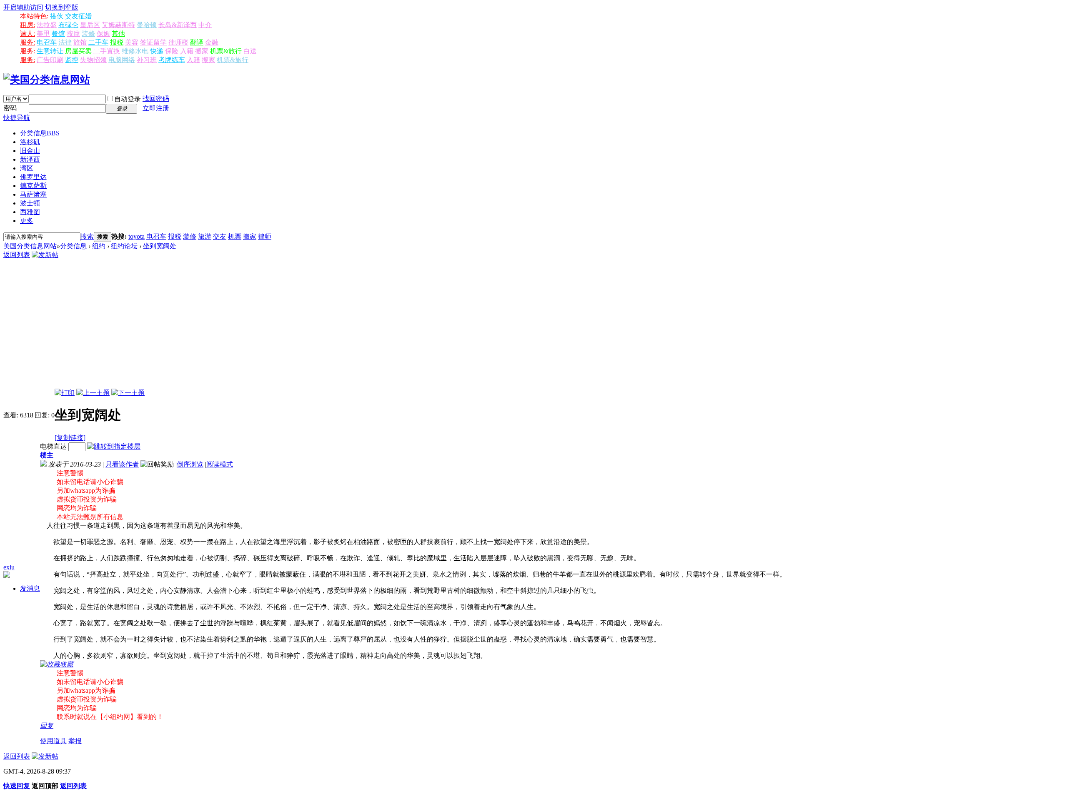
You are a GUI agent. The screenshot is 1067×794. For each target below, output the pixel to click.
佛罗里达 (33, 176)
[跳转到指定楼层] (113, 446)
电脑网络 (121, 59)
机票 (234, 236)
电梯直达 (53, 446)
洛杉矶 (30, 141)
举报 (75, 740)
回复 (46, 725)
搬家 (201, 51)
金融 (211, 42)
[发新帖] (45, 254)
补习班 (147, 59)
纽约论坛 (124, 246)
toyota (136, 236)
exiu (9, 567)
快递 (156, 51)
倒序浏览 (190, 464)
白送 (250, 51)
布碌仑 (68, 24)
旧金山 (30, 150)
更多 (26, 220)
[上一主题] (93, 392)
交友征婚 (78, 16)
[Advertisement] (533, 326)
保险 (171, 51)
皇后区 (90, 24)
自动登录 (127, 98)
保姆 (103, 33)
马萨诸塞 (33, 194)
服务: (27, 42)
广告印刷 (50, 59)
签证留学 (153, 42)
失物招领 (93, 59)
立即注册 (156, 108)
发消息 (30, 588)
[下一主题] (128, 392)
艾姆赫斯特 (118, 24)
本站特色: (34, 16)
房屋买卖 (78, 51)
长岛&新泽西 (177, 24)
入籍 (186, 51)
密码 (10, 108)
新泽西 (30, 159)
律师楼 (178, 42)
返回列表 (16, 254)
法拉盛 (47, 24)
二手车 (98, 42)
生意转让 (50, 51)
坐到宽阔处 (159, 246)
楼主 (46, 455)
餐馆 (58, 33)
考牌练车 (171, 59)
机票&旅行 (226, 51)
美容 (131, 42)
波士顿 (30, 203)
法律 (65, 42)
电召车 (47, 42)
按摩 (73, 33)
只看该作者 (122, 464)
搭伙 (56, 16)
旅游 (204, 236)
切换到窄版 (61, 7)
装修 (88, 33)
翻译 (196, 42)
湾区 (26, 168)
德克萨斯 (33, 185)
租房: (27, 24)
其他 (118, 33)
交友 (219, 236)
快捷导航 (16, 117)
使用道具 (53, 740)
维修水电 (135, 51)
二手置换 (106, 51)
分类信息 (40, 133)
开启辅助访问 (23, 7)
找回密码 (156, 98)
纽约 (98, 246)
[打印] (65, 392)
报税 (116, 42)
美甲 (43, 33)
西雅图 (30, 211)
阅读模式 (219, 464)
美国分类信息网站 (30, 246)
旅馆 (80, 42)
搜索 (87, 236)
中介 (205, 24)
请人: (27, 33)
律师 (264, 236)
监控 (71, 59)
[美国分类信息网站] (46, 79)
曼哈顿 (147, 24)
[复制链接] (70, 437)
